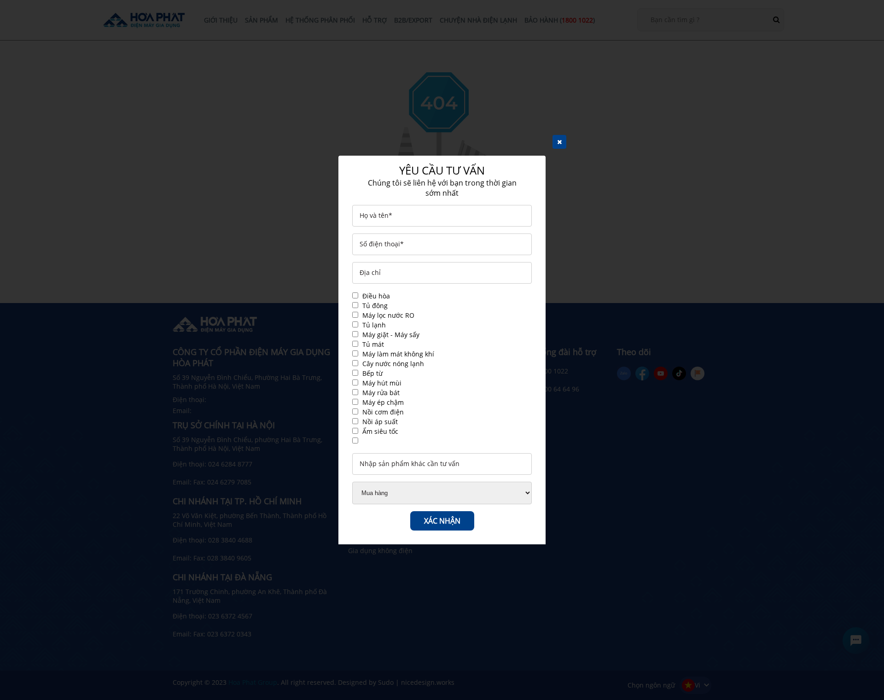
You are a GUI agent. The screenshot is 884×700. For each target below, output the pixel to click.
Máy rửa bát (381, 392)
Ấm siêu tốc (380, 431)
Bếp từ (372, 373)
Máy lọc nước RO (388, 315)
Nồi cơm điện (383, 412)
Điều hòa (376, 296)
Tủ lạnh (374, 325)
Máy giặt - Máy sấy (390, 334)
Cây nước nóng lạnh (393, 363)
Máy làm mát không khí (398, 354)
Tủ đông (375, 305)
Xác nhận (442, 521)
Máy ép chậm (383, 402)
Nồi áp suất (380, 421)
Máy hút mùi (381, 383)
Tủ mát (373, 344)
